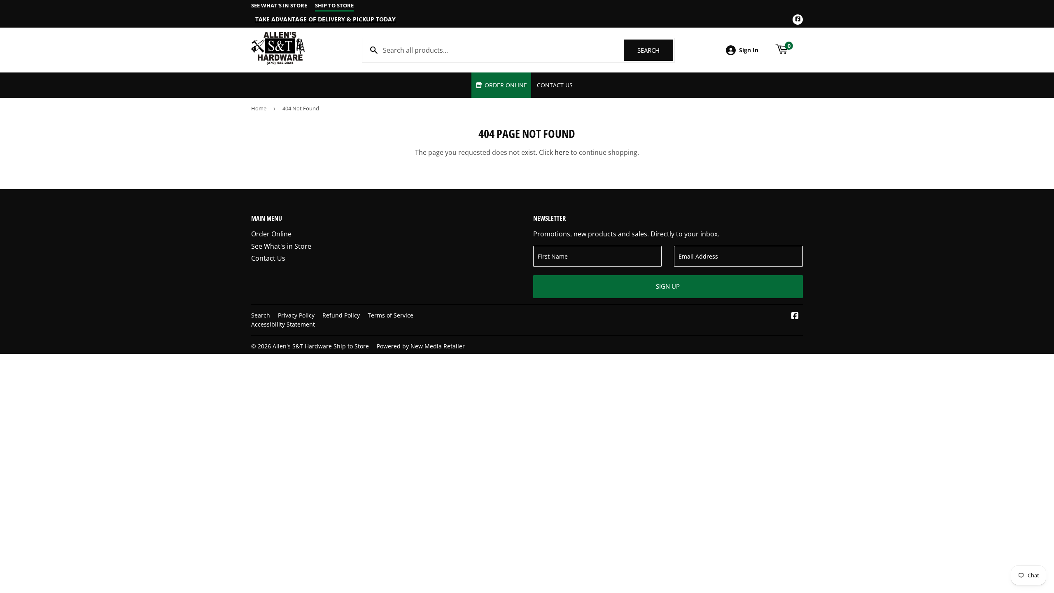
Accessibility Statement (283, 324)
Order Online (505, 85)
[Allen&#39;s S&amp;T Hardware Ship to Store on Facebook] (795, 316)
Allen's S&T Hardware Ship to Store (321, 346)
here (562, 152)
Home (258, 108)
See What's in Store (281, 246)
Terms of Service (390, 315)
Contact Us (555, 85)
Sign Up (668, 286)
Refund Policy (341, 315)
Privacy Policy (296, 315)
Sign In (748, 50)
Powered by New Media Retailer (421, 346)
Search (655, 50)
